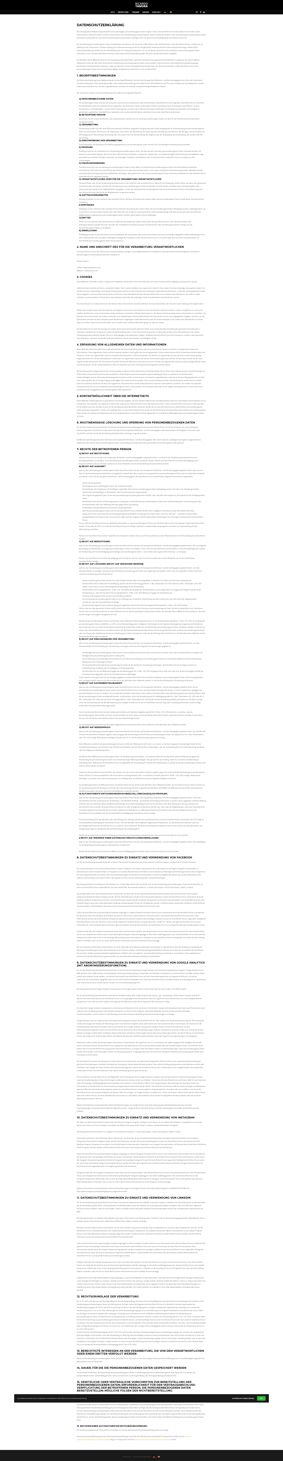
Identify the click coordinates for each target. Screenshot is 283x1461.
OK (261, 1398)
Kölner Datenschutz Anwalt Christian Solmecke (152, 1439)
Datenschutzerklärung (243, 1398)
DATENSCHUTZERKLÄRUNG (142, 1457)
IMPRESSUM (127, 1457)
